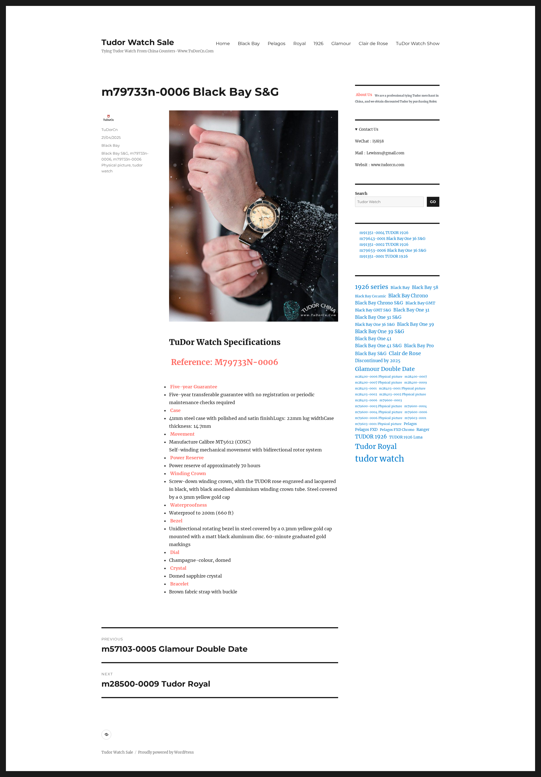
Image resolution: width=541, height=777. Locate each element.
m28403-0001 (366, 388)
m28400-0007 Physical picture (378, 382)
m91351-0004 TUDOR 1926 (384, 232)
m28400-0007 (416, 377)
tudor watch (379, 458)
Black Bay (249, 43)
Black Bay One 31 (411, 310)
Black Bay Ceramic (370, 296)
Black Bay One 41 (373, 338)
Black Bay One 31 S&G (378, 317)
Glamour (341, 43)
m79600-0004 (415, 406)
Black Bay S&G (114, 153)
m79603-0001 (415, 418)
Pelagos (276, 43)
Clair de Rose (373, 43)
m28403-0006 (366, 400)
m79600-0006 (416, 412)
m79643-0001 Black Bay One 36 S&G (392, 238)
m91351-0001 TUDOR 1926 (384, 256)
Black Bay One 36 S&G (375, 324)
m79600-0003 (391, 400)
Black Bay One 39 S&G (379, 331)
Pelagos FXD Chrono (397, 430)
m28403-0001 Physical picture (402, 388)
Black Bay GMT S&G (373, 310)
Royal (299, 43)
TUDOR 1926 (371, 436)
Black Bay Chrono (408, 296)
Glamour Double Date (385, 368)
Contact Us (368, 129)
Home (223, 43)
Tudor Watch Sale (137, 42)
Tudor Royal (376, 446)
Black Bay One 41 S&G (378, 345)
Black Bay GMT (420, 303)
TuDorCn (109, 129)
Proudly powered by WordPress (166, 752)
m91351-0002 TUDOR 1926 (384, 244)
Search (361, 193)
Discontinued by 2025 (377, 360)
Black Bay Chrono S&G (379, 303)
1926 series (371, 287)
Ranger (422, 429)
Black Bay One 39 (415, 324)
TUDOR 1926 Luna (405, 437)
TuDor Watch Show (418, 43)
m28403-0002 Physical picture (402, 394)
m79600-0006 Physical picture (378, 418)
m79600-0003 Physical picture (378, 406)
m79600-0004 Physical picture (378, 412)
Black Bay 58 (425, 287)
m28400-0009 (415, 382)
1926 (318, 43)
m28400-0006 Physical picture (378, 377)
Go (433, 201)
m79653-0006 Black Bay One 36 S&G (393, 250)
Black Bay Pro (419, 345)
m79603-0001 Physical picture (378, 424)
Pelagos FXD (366, 429)
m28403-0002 (366, 394)
